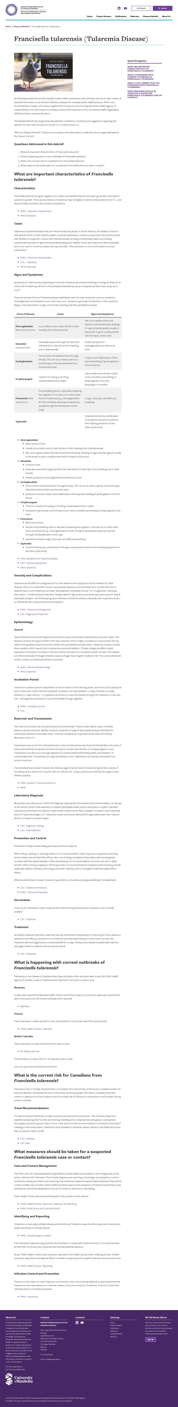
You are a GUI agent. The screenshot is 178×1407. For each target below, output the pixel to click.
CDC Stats (25, 1143)
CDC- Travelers (27, 1138)
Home (90, 16)
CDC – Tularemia (28, 262)
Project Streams (103, 16)
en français (141, 8)
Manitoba (24, 1006)
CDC (22, 710)
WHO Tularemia (28, 215)
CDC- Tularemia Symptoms (33, 563)
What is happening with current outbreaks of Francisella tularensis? (140, 76)
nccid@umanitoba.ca (52, 1359)
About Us (166, 16)
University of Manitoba (16, 1369)
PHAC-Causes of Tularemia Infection (38, 783)
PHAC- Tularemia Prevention (34, 892)
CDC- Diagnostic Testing (32, 825)
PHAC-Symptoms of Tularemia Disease (39, 558)
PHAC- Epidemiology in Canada (35, 1235)
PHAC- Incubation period (32, 706)
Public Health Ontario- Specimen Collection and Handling (48, 1203)
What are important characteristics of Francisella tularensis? (140, 68)
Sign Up (151, 1339)
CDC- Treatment (28, 953)
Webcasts (134, 16)
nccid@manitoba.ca (68, 124)
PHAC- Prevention (29, 1296)
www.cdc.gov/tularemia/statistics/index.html (35, 1066)
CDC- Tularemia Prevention (33, 887)
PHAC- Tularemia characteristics (36, 211)
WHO (23, 787)
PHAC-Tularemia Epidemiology (35, 667)
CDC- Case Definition (30, 830)
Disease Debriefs (150, 16)
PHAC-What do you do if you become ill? (40, 1208)
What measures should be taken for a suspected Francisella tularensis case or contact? (144, 94)
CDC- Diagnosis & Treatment (34, 614)
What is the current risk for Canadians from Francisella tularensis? (143, 84)
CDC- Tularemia (28, 919)
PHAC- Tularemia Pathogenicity (35, 609)
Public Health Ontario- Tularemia (36, 1028)
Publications (120, 16)
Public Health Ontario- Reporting (36, 1266)
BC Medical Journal (29, 1051)
